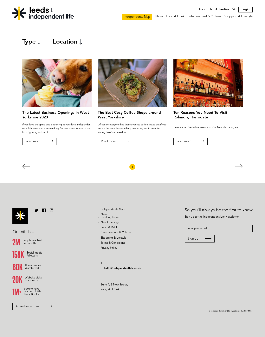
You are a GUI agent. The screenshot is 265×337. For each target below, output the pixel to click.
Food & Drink (175, 16)
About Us (205, 9)
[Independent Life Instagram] (51, 211)
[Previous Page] (26, 167)
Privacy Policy (109, 248)
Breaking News (110, 217)
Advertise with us (27, 306)
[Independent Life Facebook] (44, 211)
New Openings (110, 222)
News (159, 16)
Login (245, 9)
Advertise (222, 9)
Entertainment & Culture (204, 16)
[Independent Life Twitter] (36, 211)
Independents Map (137, 16)
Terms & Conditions (113, 243)
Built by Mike (247, 311)
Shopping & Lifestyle (238, 16)
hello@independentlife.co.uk (122, 268)
